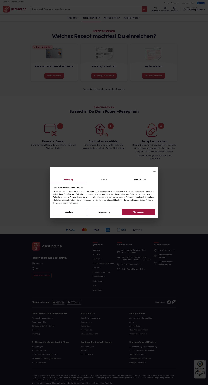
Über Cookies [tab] (140, 179)
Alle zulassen (138, 212)
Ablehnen (69, 212)
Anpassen (102, 212)
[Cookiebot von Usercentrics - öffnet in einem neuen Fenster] (145, 172)
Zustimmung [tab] (68, 179)
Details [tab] (104, 179)
